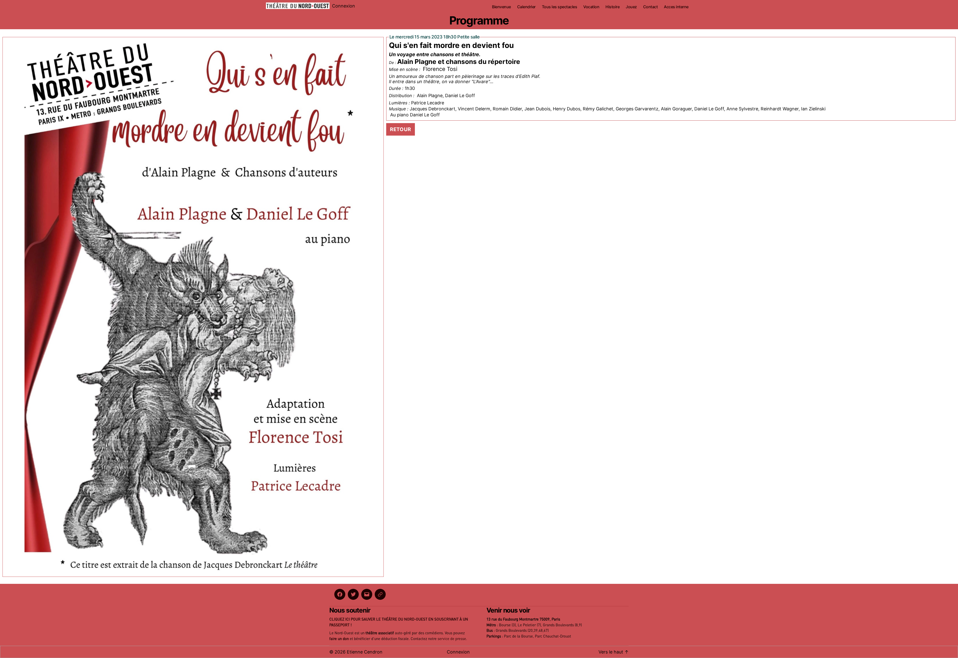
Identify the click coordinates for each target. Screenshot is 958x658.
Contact (650, 6)
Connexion (343, 5)
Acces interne (676, 6)
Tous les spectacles (559, 6)
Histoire (612, 6)
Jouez (631, 6)
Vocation (591, 6)
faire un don (339, 639)
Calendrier (526, 6)
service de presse (452, 639)
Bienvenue (501, 6)
